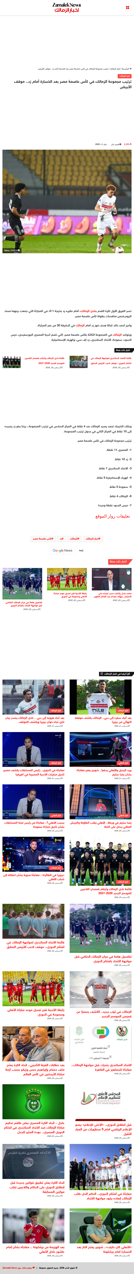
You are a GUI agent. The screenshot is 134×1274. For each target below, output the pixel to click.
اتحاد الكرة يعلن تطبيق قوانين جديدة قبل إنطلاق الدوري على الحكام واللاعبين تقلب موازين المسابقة (36, 1187)
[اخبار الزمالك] (67, 7)
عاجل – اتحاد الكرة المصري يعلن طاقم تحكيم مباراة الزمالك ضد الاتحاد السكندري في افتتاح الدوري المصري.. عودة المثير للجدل (34, 1127)
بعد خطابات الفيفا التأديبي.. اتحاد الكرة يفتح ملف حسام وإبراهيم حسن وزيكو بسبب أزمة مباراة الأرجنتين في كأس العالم (34, 1069)
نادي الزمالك (88, 311)
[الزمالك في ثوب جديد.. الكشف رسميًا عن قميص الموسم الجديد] (101, 989)
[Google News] (62, 550)
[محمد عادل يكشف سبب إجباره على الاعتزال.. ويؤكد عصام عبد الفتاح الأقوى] (112, 579)
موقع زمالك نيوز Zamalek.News (17, 1268)
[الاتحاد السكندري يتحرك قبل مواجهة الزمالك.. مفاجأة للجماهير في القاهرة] (101, 1043)
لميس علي (115, 144)
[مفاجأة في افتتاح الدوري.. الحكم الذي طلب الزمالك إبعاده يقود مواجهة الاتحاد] (101, 1167)
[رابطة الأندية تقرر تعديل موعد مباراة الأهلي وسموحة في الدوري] (67, 579)
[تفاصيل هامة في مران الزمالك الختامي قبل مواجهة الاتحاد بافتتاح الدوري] (22, 584)
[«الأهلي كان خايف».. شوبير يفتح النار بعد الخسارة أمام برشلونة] (101, 1225)
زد (61, 538)
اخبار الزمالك (115, 69)
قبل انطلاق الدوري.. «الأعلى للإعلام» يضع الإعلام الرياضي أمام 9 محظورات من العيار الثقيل (103, 1129)
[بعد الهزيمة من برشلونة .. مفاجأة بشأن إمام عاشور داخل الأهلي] (33, 1225)
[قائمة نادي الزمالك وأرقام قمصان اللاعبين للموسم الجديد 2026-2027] (12, 362)
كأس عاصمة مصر (42, 538)
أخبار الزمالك (92, 538)
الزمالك (80, 325)
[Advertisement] (67, 41)
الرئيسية (126, 69)
